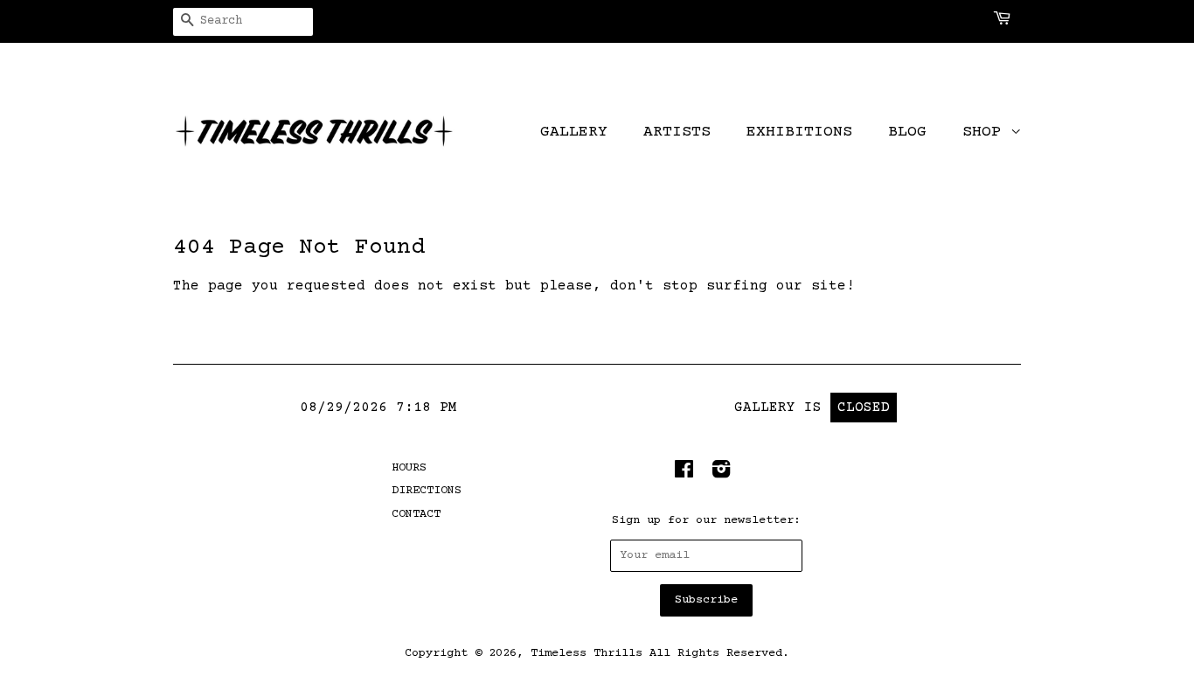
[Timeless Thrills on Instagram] (721, 474)
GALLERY (573, 132)
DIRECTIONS (427, 491)
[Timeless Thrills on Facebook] (684, 474)
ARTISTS (677, 132)
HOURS (409, 468)
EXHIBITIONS (799, 132)
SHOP (986, 132)
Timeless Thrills (586, 653)
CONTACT (416, 514)
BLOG (907, 132)
